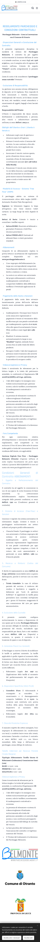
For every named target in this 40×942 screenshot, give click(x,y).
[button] (32, 8)
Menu (37, 8)
